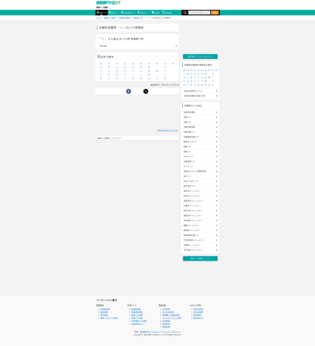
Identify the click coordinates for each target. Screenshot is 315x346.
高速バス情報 (137, 318)
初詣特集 (166, 324)
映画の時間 (198, 309)
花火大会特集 (168, 312)
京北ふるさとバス (191, 181)
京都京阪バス (189, 132)
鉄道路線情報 (137, 312)
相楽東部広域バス (191, 235)
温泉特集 (166, 327)
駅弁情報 (197, 315)
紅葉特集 (166, 321)
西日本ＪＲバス (190, 142)
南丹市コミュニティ (192, 191)
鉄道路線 (168, 13)
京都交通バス (189, 161)
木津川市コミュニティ (193, 211)
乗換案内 (100, 305)
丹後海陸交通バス (191, 137)
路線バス (103, 13)
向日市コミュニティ (192, 196)
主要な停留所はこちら (193, 91)
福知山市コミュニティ (193, 215)
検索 (215, 12)
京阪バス (187, 122)
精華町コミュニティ (192, 230)
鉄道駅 (157, 13)
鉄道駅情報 (136, 309)
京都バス (187, 117)
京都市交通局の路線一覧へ (195, 96)
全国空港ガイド (138, 324)
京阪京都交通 (189, 127)
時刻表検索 (105, 309)
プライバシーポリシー (170, 332)
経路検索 (104, 312)
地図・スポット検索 (109, 318)
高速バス (115, 13)
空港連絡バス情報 (139, 321)
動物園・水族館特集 (171, 315)
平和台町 (103, 46)
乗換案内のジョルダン (149, 332)
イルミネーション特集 (171, 318)
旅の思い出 (198, 318)
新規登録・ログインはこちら (200, 56)
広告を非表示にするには (167, 130)
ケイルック (188, 166)
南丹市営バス (189, 186)
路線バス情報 (102, 7)
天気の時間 (198, 312)
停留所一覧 (138, 18)
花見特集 (166, 309)
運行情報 (104, 315)
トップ (98, 18)
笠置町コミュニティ (192, 245)
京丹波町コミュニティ (193, 250)
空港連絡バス (129, 13)
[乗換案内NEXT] (109, 3)
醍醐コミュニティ (191, 225)
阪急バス (187, 147)
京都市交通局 (124, 18)
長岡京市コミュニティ (193, 201)
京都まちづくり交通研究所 (195, 171)
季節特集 (162, 305)
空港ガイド (144, 13)
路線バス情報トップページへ (109, 138)
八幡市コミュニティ (192, 206)
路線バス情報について (200, 258)
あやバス (187, 176)
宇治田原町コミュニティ (194, 240)
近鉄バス (187, 151)
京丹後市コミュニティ (193, 220)
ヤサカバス (188, 156)
